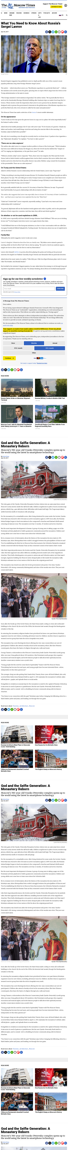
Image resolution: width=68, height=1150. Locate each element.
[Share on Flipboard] (62, 31)
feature (34, 112)
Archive (54, 13)
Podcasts (46, 13)
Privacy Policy (17, 292)
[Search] (66, 15)
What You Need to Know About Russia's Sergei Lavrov (30, 25)
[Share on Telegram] (52, 31)
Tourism (16, 706)
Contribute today (56, 6)
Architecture (24, 706)
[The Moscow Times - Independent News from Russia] (18, 5)
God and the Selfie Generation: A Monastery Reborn (25, 444)
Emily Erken (6, 456)
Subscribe (60, 288)
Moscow (32, 706)
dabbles (16, 252)
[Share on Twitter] (49, 31)
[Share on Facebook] (46, 31)
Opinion (33, 13)
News (5, 13)
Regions (19, 13)
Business (26, 13)
